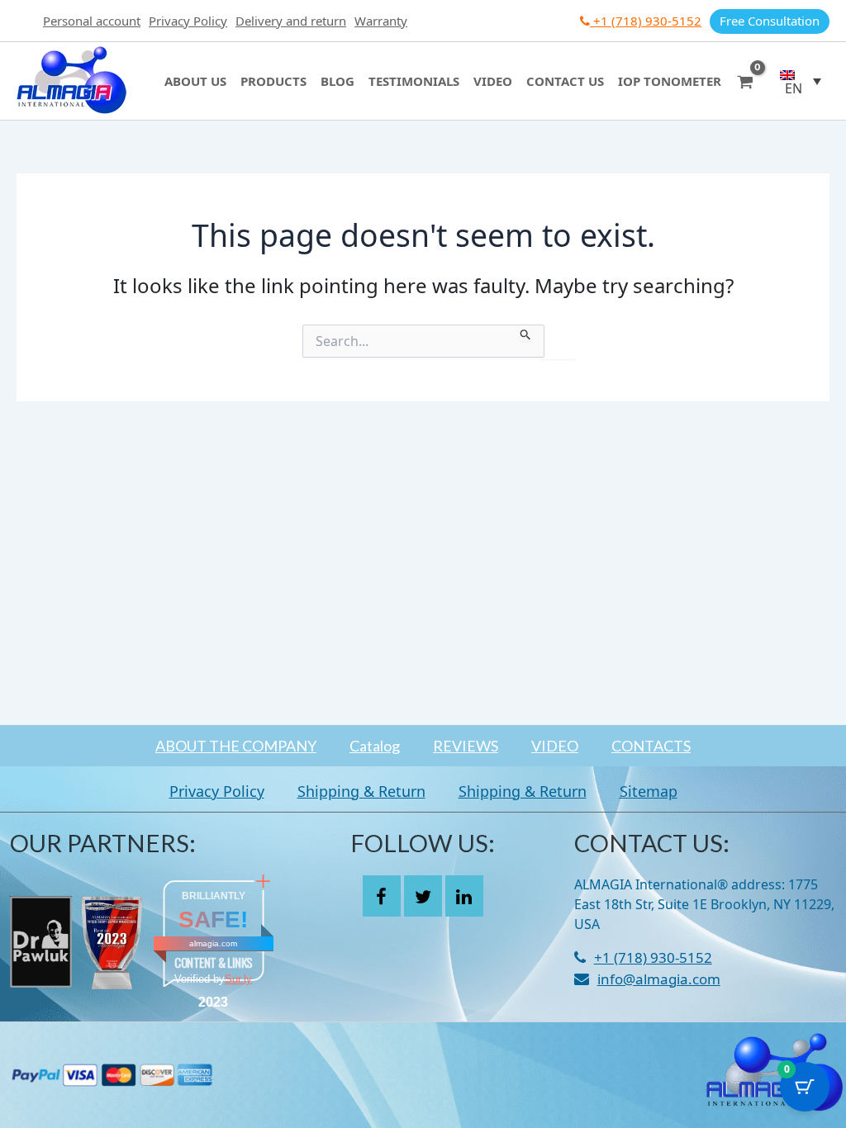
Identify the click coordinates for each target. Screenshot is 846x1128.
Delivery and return (290, 20)
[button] (800, 81)
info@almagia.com (658, 978)
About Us (195, 81)
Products (273, 81)
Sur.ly (238, 979)
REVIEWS (465, 746)
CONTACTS (651, 746)
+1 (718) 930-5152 (645, 20)
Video (492, 81)
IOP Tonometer (669, 81)
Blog (337, 81)
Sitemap (648, 791)
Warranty (380, 20)
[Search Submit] (526, 333)
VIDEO (554, 746)
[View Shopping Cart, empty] (745, 80)
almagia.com (213, 943)
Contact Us (565, 81)
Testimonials (413, 81)
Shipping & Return (361, 791)
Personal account (91, 20)
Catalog (374, 746)
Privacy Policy (188, 20)
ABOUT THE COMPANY (235, 746)
